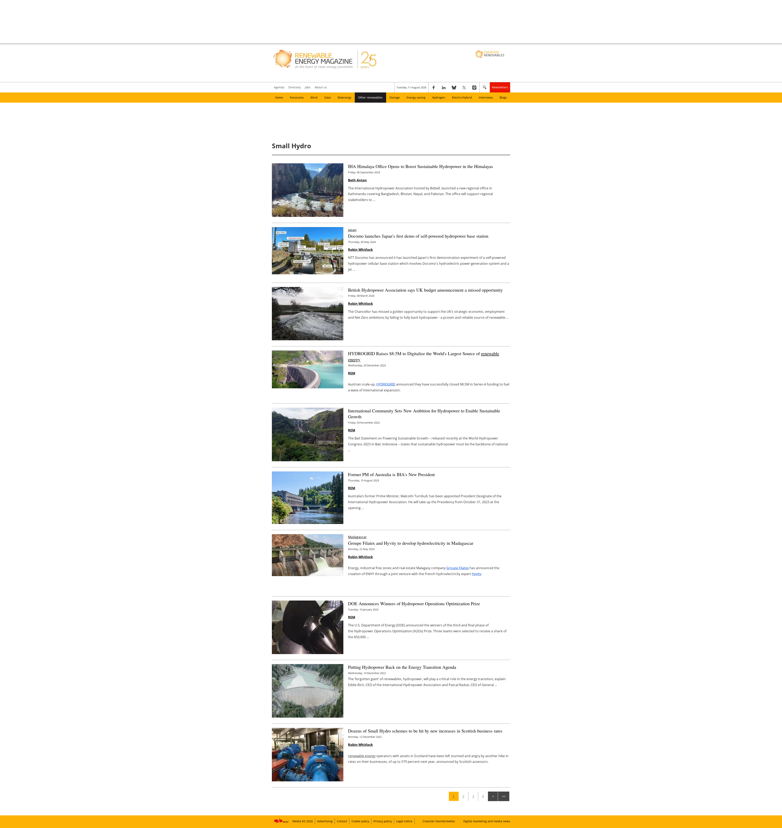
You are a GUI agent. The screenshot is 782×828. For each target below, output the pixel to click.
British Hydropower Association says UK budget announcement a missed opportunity (425, 290)
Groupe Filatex (457, 568)
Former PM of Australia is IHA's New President (391, 474)
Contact (342, 821)
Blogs (503, 97)
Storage (394, 97)
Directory (294, 87)
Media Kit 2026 (302, 821)
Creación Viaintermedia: (439, 821)
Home (279, 97)
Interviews (486, 97)
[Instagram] (474, 87)
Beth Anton (357, 180)
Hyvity (476, 574)
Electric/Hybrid (462, 97)
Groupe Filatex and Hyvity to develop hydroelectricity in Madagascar (410, 543)
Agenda (279, 87)
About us (321, 87)
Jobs (308, 87)
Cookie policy (360, 821)
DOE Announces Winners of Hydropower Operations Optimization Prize (414, 603)
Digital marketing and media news (486, 821)
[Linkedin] (444, 87)
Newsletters (500, 87)
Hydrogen (438, 97)
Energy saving (415, 97)
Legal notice (404, 821)
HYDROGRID (385, 384)
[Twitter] (464, 87)
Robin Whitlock (360, 249)
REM (351, 373)
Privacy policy (382, 821)
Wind (313, 97)
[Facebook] (433, 87)
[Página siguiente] (493, 796)
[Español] (490, 54)
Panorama (297, 97)
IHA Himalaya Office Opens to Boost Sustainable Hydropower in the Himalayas (420, 166)
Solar (327, 97)
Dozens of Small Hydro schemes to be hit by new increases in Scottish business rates (425, 731)
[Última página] (503, 796)
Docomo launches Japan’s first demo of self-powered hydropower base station (418, 236)
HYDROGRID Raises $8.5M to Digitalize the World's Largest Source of (423, 356)
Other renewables (370, 97)
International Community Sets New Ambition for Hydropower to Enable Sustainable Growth (424, 413)
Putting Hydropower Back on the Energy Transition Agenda (402, 667)
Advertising (325, 821)
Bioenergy (344, 97)
